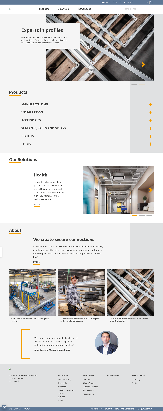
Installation (63, 383)
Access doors (88, 394)
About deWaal (139, 375)
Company (128, 2)
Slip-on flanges (89, 383)
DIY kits (61, 396)
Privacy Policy (96, 409)
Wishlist (117, 2)
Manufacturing (64, 379)
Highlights (88, 375)
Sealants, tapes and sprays (66, 391)
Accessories (63, 386)
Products (44, 9)
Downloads (84, 9)
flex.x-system (88, 390)
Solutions (63, 9)
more (37, 204)
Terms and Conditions (124, 409)
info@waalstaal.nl (144, 409)
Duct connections (90, 386)
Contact (105, 2)
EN (146, 2)
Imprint (108, 409)
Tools (60, 400)
